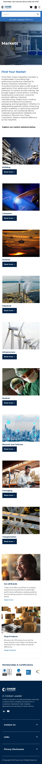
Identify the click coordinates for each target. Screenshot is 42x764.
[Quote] (36, 7)
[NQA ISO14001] (18, 672)
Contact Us (10, 725)
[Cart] (31, 7)
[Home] (6, 7)
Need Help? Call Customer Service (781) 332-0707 (21, 2)
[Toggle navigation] (39, 7)
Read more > (9, 600)
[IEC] (28, 672)
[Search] (37, 14)
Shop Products (10, 650)
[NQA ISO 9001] (7, 672)
